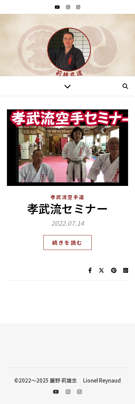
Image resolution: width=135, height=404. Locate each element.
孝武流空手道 (68, 197)
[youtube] (58, 6)
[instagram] (68, 6)
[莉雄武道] (67, 52)
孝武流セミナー (67, 208)
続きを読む (67, 242)
